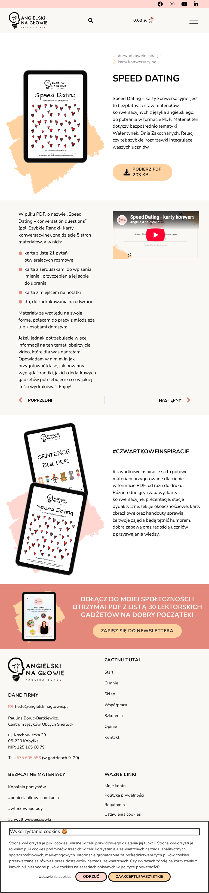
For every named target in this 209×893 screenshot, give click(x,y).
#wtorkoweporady (25, 808)
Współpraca (115, 705)
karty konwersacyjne (137, 62)
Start (108, 672)
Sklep (109, 694)
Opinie (110, 726)
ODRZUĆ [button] (91, 876)
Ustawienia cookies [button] (55, 876)
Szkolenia (113, 715)
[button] (90, 20)
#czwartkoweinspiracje (139, 55)
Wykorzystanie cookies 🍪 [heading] (38, 831)
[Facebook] (160, 4)
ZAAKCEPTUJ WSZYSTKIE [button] (139, 876)
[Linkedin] (196, 4)
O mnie (111, 683)
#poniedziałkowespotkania (33, 797)
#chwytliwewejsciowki (29, 819)
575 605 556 (29, 757)
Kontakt (111, 737)
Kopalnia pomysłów (27, 787)
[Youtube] (184, 4)
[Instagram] (172, 4)
